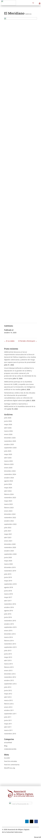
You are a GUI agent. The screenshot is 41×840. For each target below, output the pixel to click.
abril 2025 (7, 458)
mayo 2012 (8, 694)
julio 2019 (7, 574)
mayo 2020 (8, 561)
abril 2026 (7, 428)
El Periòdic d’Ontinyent (27, 341)
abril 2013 (7, 660)
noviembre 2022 (10, 517)
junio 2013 (8, 654)
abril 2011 (7, 727)
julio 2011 (7, 717)
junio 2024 (8, 484)
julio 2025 (7, 451)
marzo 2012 (8, 700)
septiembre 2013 (10, 647)
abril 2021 (7, 537)
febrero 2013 (9, 667)
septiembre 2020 (10, 554)
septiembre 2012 (10, 684)
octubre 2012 (9, 680)
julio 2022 (7, 527)
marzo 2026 (8, 431)
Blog (5, 746)
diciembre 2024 (10, 471)
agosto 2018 (8, 587)
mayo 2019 (8, 581)
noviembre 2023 (10, 497)
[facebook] (36, 821)
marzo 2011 (8, 730)
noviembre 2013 (10, 644)
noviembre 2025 (10, 441)
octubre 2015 (9, 624)
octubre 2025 (9, 444)
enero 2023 (8, 511)
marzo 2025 (8, 461)
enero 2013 (8, 670)
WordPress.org (9, 768)
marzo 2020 (8, 564)
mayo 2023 (8, 501)
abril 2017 (7, 601)
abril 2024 (7, 491)
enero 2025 (8, 468)
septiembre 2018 (10, 584)
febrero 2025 (9, 464)
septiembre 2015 (10, 627)
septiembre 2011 (10, 714)
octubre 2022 (9, 521)
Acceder (7, 758)
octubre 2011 (9, 710)
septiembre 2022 (10, 524)
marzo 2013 (8, 664)
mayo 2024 (8, 488)
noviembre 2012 (10, 677)
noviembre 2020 (10, 547)
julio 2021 (7, 531)
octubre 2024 (9, 478)
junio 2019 (8, 577)
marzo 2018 (8, 594)
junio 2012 (8, 690)
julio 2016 (7, 614)
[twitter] (31, 821)
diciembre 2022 (10, 514)
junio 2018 (8, 591)
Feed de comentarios (11, 765)
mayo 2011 (8, 724)
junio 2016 (8, 617)
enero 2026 (8, 434)
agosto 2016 (8, 611)
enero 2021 (8, 541)
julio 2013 (7, 650)
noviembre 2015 (10, 621)
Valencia (28, 14)
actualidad (8, 742)
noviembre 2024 (10, 474)
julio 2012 (7, 687)
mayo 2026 (8, 424)
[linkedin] (27, 821)
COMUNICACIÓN (10, 749)
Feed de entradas (10, 761)
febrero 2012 (9, 704)
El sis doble (9, 341)
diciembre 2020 (10, 544)
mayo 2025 (8, 454)
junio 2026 (8, 421)
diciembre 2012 (10, 674)
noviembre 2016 (10, 604)
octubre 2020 (9, 551)
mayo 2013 (8, 657)
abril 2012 (7, 697)
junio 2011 (8, 720)
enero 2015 (8, 630)
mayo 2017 (8, 597)
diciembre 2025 (10, 438)
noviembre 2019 (10, 571)
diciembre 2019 (10, 567)
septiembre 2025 (10, 448)
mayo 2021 (8, 534)
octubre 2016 (9, 607)
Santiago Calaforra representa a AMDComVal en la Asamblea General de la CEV (19, 406)
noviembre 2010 (10, 734)
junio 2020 (8, 557)
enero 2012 (8, 707)
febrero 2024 (9, 494)
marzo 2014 (8, 637)
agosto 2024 (8, 481)
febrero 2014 (9, 641)
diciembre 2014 (10, 634)
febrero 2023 (9, 508)
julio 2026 (7, 418)
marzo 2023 (8, 504)
